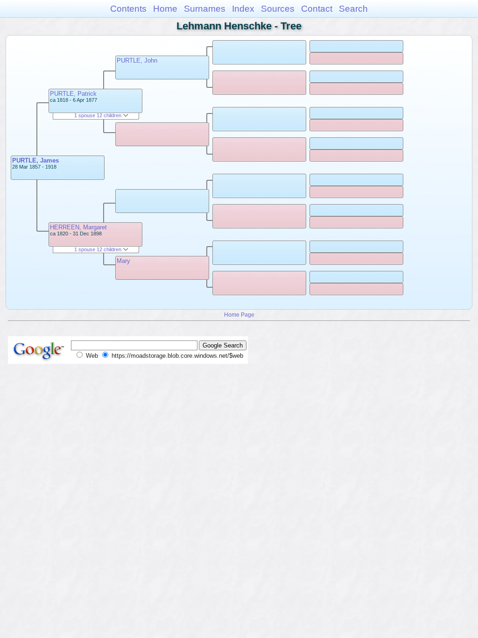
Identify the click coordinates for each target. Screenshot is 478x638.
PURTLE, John (137, 60)
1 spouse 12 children (98, 115)
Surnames (204, 9)
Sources (278, 9)
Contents (128, 9)
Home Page (239, 315)
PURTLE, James (35, 160)
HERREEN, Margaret (78, 227)
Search (353, 9)
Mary (123, 260)
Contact (316, 9)
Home (165, 9)
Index (243, 9)
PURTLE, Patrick (73, 93)
